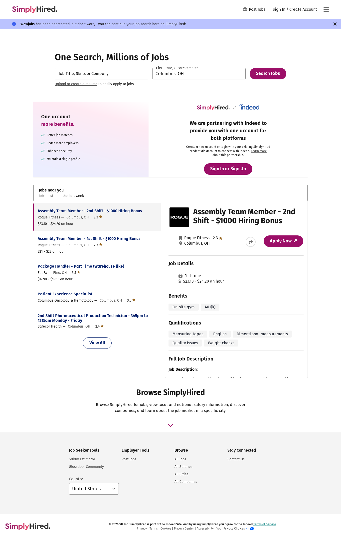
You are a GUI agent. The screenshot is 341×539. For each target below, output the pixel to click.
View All (97, 343)
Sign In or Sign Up (228, 169)
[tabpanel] (170, 290)
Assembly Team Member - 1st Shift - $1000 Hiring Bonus (89, 238)
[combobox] (101, 73)
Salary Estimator (82, 459)
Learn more (259, 151)
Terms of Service (264, 524)
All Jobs (180, 459)
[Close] (335, 24)
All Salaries (183, 467)
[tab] (170, 193)
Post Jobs (257, 9)
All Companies (185, 482)
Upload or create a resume (76, 84)
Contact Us (236, 459)
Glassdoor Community (86, 467)
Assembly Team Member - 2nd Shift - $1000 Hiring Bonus (90, 210)
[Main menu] (326, 9)
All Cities (181, 474)
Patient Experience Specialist (65, 294)
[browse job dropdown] (170, 425)
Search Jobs (268, 73)
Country (76, 479)
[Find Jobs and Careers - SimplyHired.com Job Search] (34, 9)
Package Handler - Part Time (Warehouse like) (81, 266)
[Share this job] (251, 242)
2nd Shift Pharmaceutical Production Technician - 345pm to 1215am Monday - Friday (93, 318)
